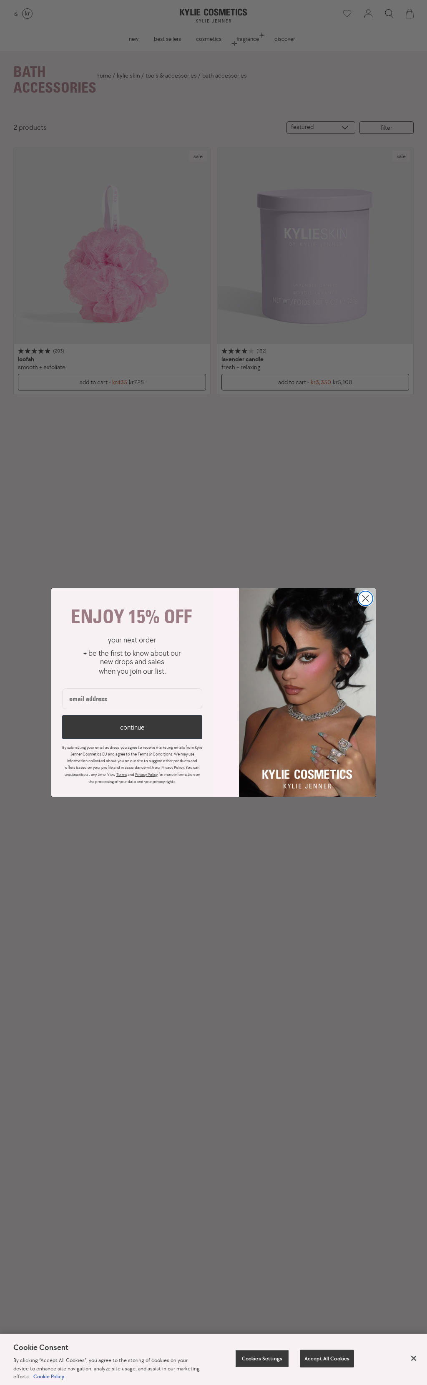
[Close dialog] (365, 598)
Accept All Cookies (326, 1358)
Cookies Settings (262, 1358)
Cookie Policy (48, 1376)
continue (132, 727)
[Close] (413, 1358)
